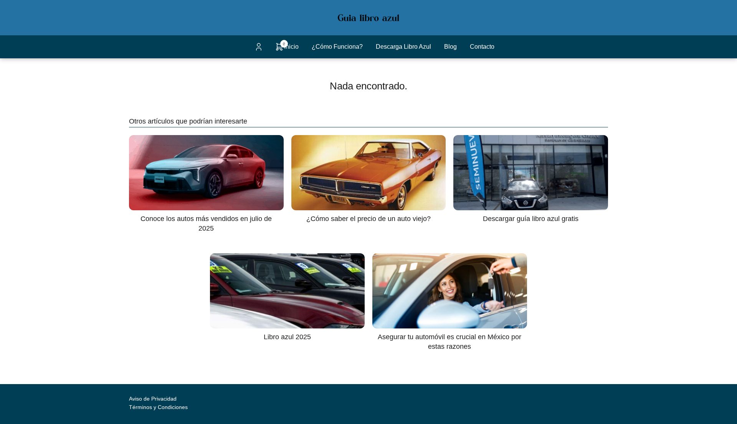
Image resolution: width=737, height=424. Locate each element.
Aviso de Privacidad (153, 399)
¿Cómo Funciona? (337, 46)
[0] (279, 49)
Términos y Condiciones (158, 407)
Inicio (291, 46)
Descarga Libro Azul (403, 46)
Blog (450, 46)
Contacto (482, 46)
